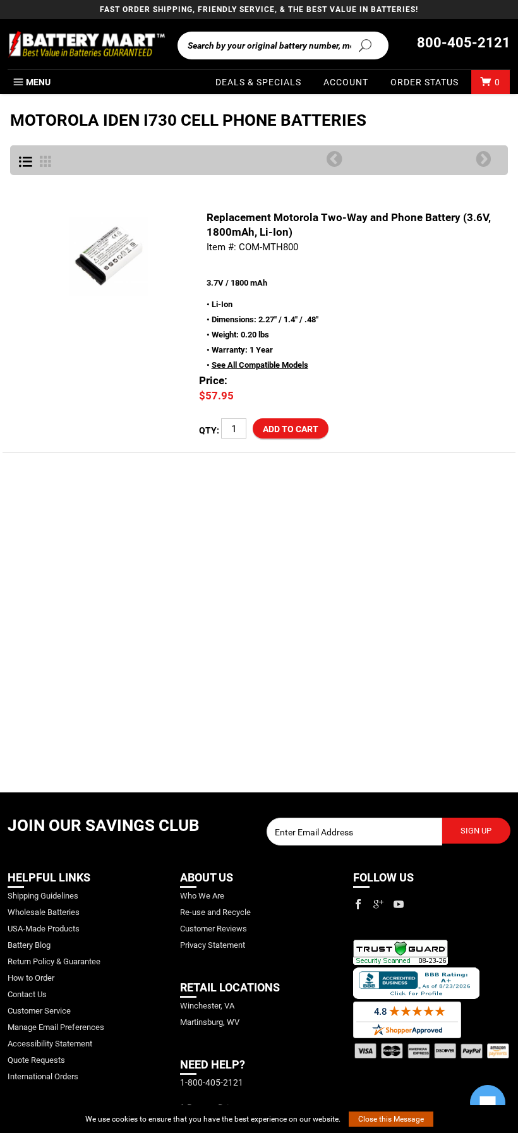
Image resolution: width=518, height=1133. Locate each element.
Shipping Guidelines (43, 895)
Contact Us (27, 994)
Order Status (424, 82)
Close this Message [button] (391, 1119)
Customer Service (39, 1010)
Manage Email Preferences (56, 1027)
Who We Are (202, 895)
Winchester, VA (207, 1005)
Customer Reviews (213, 928)
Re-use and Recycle (215, 912)
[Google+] (378, 904)
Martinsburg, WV (209, 1022)
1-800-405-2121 (211, 1082)
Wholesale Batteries (44, 912)
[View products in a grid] (45, 162)
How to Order (31, 978)
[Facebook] (358, 904)
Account (345, 82)
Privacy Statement (212, 945)
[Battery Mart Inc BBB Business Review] (416, 982)
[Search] (364, 44)
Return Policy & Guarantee (54, 961)
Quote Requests (36, 1060)
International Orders (43, 1076)
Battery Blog (29, 945)
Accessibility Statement (50, 1043)
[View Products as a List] (25, 162)
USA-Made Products (44, 928)
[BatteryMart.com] (86, 44)
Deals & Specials (258, 82)
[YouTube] (399, 904)
